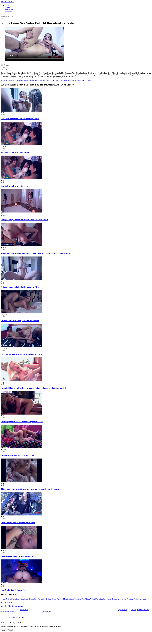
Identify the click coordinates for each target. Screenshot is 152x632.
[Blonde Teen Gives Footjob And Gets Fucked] (21, 313)
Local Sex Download (126, 599)
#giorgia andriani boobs (73, 80)
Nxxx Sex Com (101, 599)
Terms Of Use (15, 617)
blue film (11, 606)
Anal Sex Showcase (7, 611)
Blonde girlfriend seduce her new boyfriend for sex (22, 422)
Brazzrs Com (33, 599)
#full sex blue (51, 80)
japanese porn (122, 610)
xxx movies (24, 610)
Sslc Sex (70, 599)
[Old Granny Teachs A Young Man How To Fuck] (21, 346)
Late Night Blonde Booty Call (13, 590)
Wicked (133, 610)
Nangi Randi (24, 599)
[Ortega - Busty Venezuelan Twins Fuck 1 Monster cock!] (21, 212)
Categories (8, 7)
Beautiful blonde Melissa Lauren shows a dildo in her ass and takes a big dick (33, 388)
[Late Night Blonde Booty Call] (21, 582)
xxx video (4, 606)
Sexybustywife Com (44, 599)
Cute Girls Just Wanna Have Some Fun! (18, 455)
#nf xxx (21, 80)
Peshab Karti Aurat (140, 599)
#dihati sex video (40, 80)
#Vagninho (4, 80)
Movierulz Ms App (113, 599)
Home (7, 5)
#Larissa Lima (13, 80)
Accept (4, 630)
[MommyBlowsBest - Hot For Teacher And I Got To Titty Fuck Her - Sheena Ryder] (21, 245)
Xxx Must (63, 599)
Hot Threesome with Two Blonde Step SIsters (20, 119)
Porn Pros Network (143, 610)
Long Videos (9, 9)
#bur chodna (60, 80)
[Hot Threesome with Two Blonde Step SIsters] (21, 111)
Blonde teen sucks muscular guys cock (17, 556)
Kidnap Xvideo (6, 599)
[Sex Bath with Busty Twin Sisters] (21, 144)
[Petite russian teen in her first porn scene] (21, 515)
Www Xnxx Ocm (79, 599)
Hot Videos (8, 11)
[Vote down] (4, 64)
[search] (1, 18)
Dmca (23, 617)
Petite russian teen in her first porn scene (18, 523)
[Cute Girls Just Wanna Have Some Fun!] (21, 447)
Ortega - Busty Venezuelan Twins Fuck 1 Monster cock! (24, 220)
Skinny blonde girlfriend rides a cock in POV (20, 287)
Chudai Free (55, 599)
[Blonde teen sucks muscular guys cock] (21, 548)
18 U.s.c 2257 (5, 617)
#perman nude (86, 80)
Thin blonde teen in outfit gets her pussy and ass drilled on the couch (30, 489)
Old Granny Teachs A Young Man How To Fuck (21, 354)
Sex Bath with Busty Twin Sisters (15, 152)
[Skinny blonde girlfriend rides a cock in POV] (21, 279)
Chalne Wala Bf (90, 599)
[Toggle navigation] (13, 2)
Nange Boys (15, 599)
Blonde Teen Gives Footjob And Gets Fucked (20, 321)
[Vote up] (1, 64)
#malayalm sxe (29, 80)
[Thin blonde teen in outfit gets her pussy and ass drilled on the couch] (21, 481)
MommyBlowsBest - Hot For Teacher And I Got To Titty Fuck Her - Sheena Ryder (36, 253)
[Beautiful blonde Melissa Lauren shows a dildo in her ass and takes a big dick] (21, 380)
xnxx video (19, 606)
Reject (10, 630)
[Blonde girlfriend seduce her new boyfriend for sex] (21, 414)
